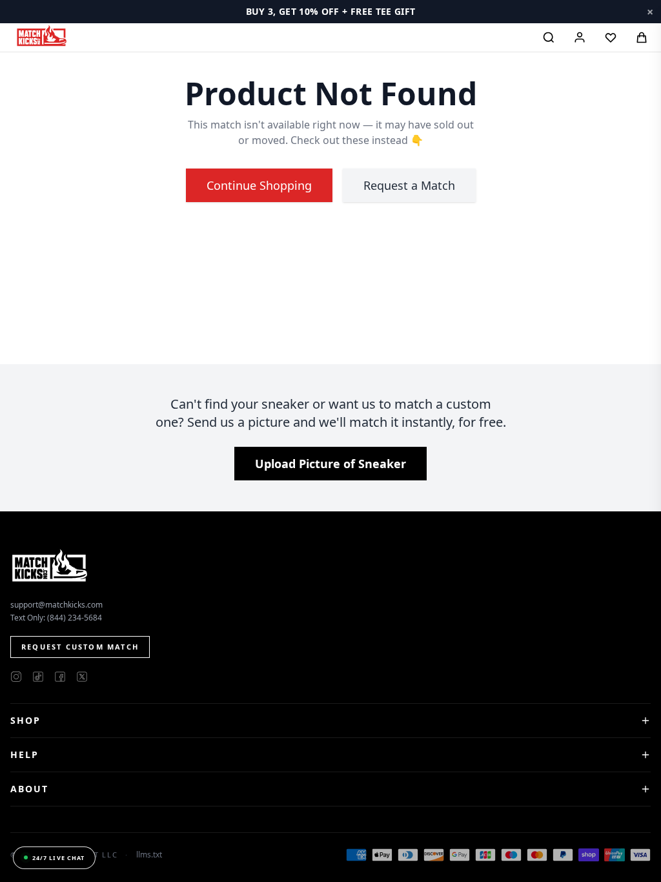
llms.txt (149, 855)
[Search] (549, 37)
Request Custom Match (80, 646)
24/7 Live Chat (58, 858)
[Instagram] (16, 676)
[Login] (580, 37)
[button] (330, 11)
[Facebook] (60, 676)
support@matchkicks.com (56, 604)
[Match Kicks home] (41, 35)
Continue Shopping (259, 185)
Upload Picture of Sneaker (330, 463)
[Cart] (642, 37)
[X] (82, 676)
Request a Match (409, 185)
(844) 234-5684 (74, 617)
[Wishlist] (611, 37)
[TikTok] (38, 676)
